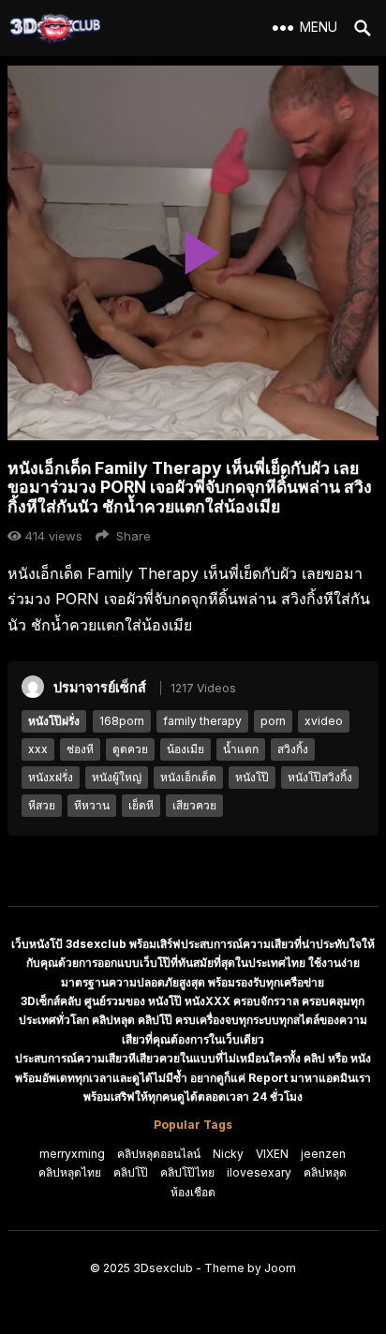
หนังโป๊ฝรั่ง (54, 721)
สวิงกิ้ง (292, 749)
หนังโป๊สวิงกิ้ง (320, 777)
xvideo (323, 721)
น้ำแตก (241, 749)
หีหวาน (92, 805)
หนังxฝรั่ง (50, 777)
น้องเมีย (185, 749)
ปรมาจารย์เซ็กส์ (99, 687)
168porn (121, 721)
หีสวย (41, 805)
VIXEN (272, 1154)
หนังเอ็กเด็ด (188, 777)
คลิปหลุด (325, 1172)
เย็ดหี (141, 805)
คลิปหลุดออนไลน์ (158, 1154)
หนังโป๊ (252, 777)
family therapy (202, 721)
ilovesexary (259, 1172)
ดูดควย (130, 749)
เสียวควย (194, 805)
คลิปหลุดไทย (69, 1172)
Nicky (228, 1154)
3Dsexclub (163, 1268)
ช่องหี (80, 749)
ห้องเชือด (193, 1192)
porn (273, 721)
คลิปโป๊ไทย (187, 1172)
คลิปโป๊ (130, 1172)
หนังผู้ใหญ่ (116, 777)
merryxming (72, 1154)
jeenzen (323, 1154)
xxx (38, 749)
